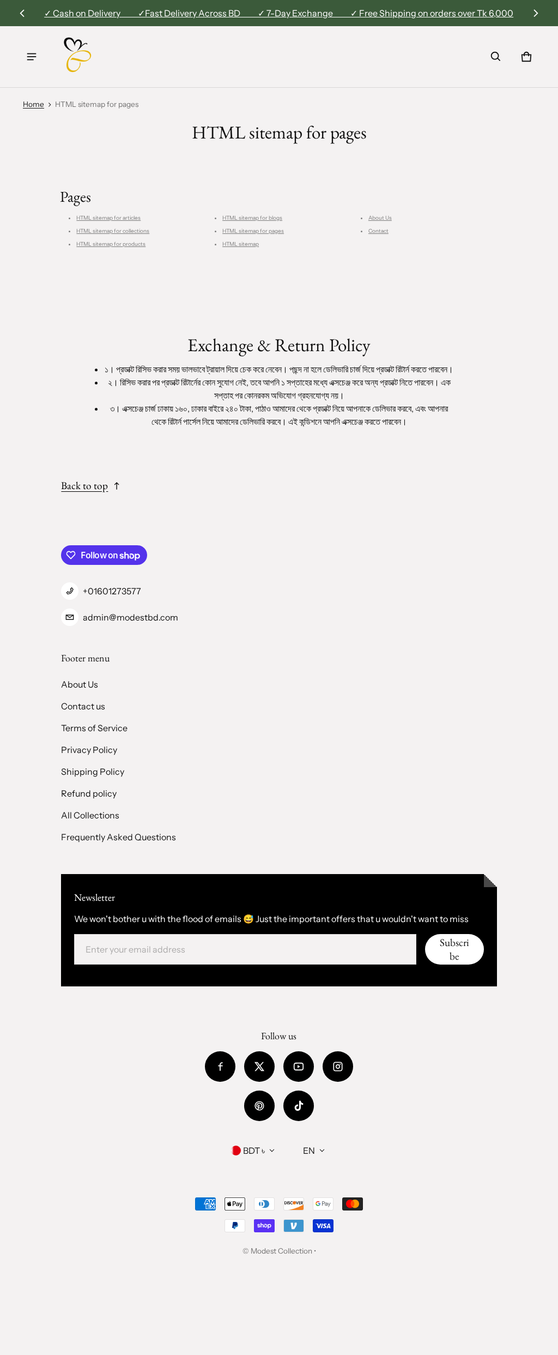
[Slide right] (535, 13)
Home (33, 104)
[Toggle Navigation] (31, 56)
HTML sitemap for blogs (252, 217)
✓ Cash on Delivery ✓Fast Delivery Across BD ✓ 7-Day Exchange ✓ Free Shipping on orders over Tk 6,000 (278, 13)
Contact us (83, 706)
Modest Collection (281, 1250)
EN (309, 1150)
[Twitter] (259, 1066)
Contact (378, 230)
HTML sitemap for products (110, 244)
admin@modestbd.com (130, 617)
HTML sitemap (240, 244)
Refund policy (89, 793)
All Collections (90, 815)
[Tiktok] (298, 1106)
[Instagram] (338, 1066)
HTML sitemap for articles (108, 217)
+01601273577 (112, 591)
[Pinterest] (259, 1106)
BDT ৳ (254, 1150)
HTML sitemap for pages (253, 230)
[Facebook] (220, 1066)
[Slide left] (22, 13)
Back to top (84, 485)
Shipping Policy (92, 771)
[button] (496, 56)
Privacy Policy (89, 749)
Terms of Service (94, 727)
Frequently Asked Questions (118, 837)
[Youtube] (298, 1066)
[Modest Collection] (77, 56)
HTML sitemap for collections (112, 230)
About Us (380, 217)
